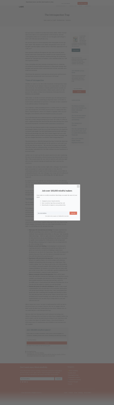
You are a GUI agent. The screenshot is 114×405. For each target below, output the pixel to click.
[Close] (78, 186)
